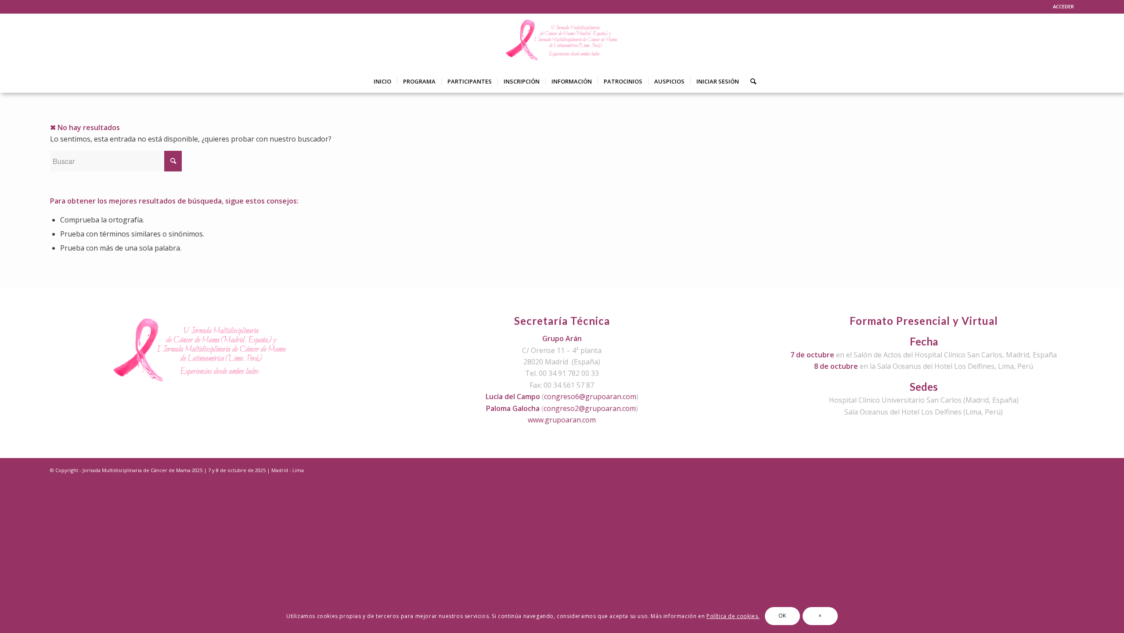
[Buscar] (750, 81)
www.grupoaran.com (562, 420)
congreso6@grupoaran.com (590, 396)
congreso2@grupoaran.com (590, 408)
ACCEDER (1063, 6)
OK (782, 616)
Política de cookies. (733, 616)
